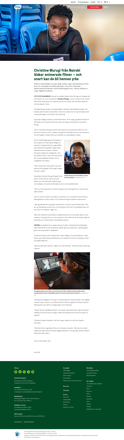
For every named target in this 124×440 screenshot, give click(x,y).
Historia (65, 404)
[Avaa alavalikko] (109, 7)
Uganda (88, 404)
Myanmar (89, 391)
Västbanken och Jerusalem (93, 409)
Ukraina (88, 406)
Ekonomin (66, 397)
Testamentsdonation (69, 373)
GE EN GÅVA (94, 7)
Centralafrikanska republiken (94, 383)
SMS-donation (67, 375)
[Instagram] (28, 371)
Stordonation (66, 378)
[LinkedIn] (32, 371)
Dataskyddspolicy (18, 421)
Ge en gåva (66, 368)
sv (107, 2)
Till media (66, 390)
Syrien (88, 401)
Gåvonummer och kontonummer (72, 380)
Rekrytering (66, 402)
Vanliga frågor (67, 399)
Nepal (88, 394)
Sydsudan (89, 399)
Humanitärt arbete (91, 373)
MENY (106, 7)
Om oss (65, 394)
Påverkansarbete (91, 375)
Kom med (66, 386)
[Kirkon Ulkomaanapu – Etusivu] (23, 7)
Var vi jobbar (90, 381)
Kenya (88, 389)
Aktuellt (73, 2)
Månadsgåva (66, 370)
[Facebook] (15, 371)
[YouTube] (24, 371)
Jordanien (89, 386)
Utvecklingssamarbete (92, 370)
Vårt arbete (89, 368)
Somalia (88, 396)
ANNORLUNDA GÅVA (77, 7)
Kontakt (93, 2)
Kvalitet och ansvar (68, 407)
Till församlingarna (83, 2)
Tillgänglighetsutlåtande (29, 421)
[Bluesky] (20, 371)
